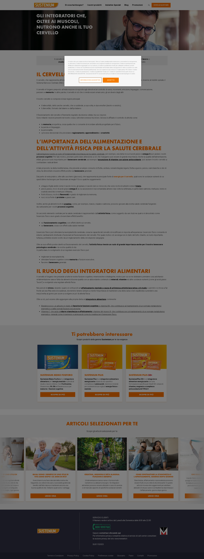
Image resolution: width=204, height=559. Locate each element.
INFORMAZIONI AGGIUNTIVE (90, 80)
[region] (102, 71)
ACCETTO (111, 80)
